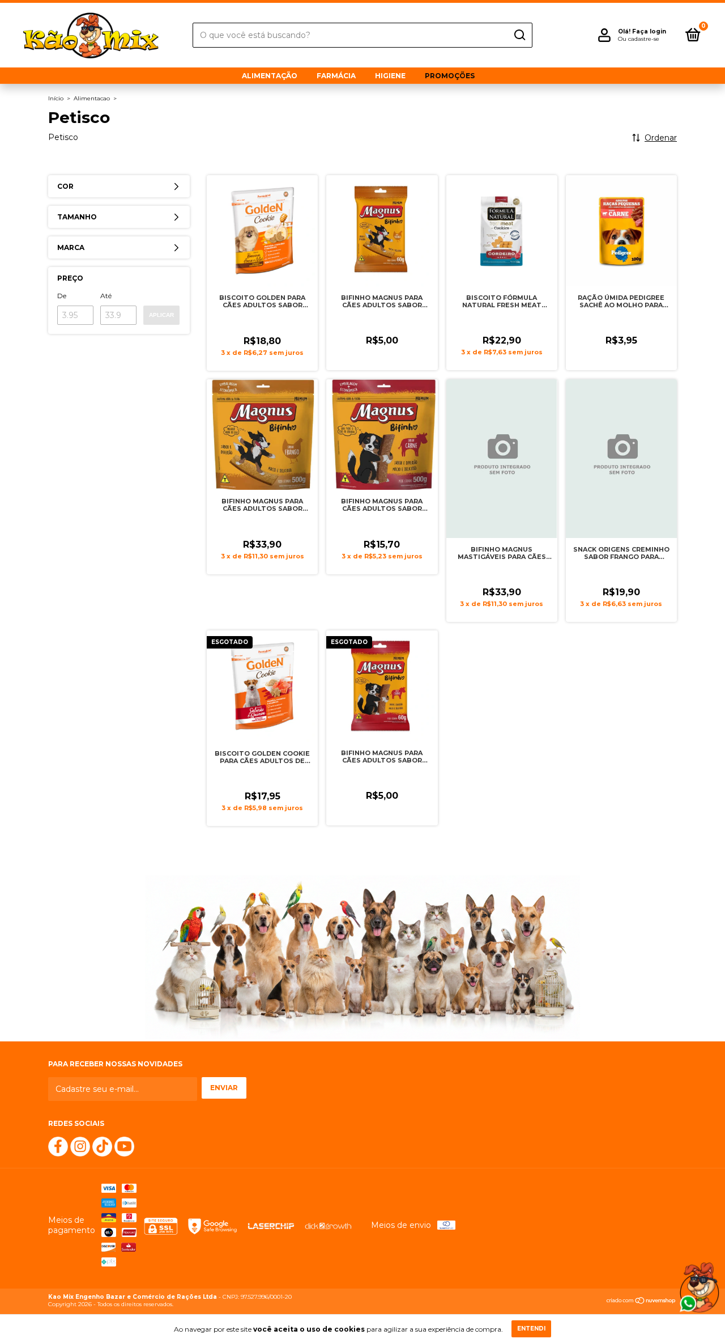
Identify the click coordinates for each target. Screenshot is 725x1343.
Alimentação (269, 75)
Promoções (450, 75)
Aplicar (161, 315)
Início (55, 98)
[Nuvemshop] (641, 1302)
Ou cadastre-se (638, 39)
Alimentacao (92, 98)
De (61, 295)
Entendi (531, 1328)
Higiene (390, 75)
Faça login (649, 31)
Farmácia (336, 75)
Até (106, 295)
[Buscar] (519, 35)
